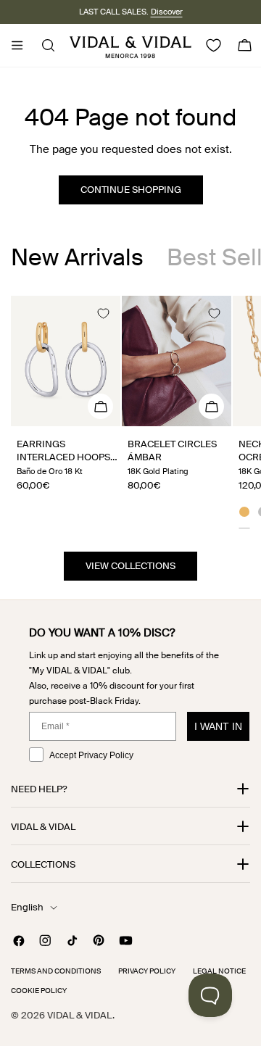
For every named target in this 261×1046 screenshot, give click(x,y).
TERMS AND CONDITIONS (56, 971)
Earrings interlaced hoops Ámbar (63, 457)
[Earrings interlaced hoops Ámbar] (65, 361)
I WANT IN (218, 726)
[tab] (77, 257)
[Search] (44, 45)
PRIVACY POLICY (146, 971)
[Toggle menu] (16, 45)
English (27, 907)
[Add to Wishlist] (103, 313)
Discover (167, 12)
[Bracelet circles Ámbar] (176, 361)
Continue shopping (130, 189)
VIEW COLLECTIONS (130, 566)
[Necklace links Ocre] (244, 513)
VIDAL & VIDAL (79, 1015)
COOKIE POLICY (39, 990)
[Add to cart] (100, 406)
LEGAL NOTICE (219, 971)
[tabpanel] (130, 412)
